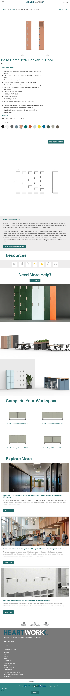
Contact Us (35, 280)
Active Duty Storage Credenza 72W (52, 423)
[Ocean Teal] (26, 127)
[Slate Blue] (16, 127)
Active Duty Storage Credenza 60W (17, 423)
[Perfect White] (7, 127)
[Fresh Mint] (35, 127)
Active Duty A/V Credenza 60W (52, 448)
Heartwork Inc (37, 682)
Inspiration (7, 665)
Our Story (6, 656)
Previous (60, 9)
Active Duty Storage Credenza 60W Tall (17, 448)
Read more (8, 511)
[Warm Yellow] (39, 127)
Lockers (12, 9)
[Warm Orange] (30, 127)
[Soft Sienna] (21, 127)
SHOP (5, 658)
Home (5, 9)
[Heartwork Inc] (35, 2)
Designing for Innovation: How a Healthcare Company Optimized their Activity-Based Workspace (32, 496)
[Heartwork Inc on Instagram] (4, 645)
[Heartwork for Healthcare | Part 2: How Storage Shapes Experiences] (35, 582)
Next (66, 9)
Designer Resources (9, 663)
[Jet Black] (3, 127)
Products (6, 652)
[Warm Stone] (53, 127)
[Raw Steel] (57, 127)
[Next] (47, 55)
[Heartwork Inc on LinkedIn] (6, 645)
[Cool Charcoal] (12, 127)
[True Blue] (44, 127)
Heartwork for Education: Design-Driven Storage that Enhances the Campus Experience (33, 549)
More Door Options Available (14, 246)
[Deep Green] (48, 127)
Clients (5, 654)
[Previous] (22, 55)
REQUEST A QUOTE (56, 142)
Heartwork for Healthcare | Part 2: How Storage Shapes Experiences (26, 600)
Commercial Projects (9, 667)
